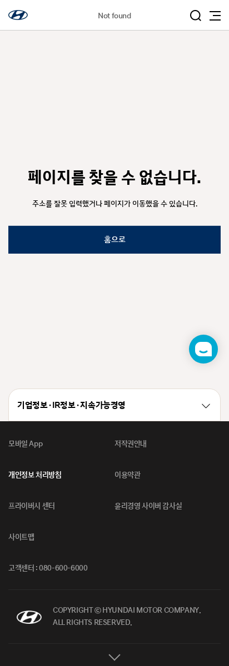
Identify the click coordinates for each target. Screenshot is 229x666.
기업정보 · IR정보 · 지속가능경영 (71, 405)
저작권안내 (130, 444)
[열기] (114, 655)
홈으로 (115, 239)
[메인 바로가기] (18, 15)
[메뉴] (215, 16)
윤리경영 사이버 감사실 (148, 506)
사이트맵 (21, 537)
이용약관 (127, 475)
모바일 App (25, 444)
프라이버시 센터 (31, 506)
